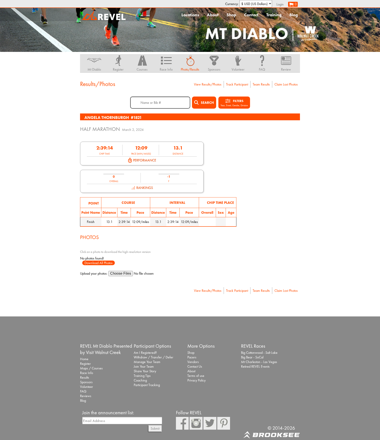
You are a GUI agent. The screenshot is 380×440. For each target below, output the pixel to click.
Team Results (261, 84)
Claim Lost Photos (286, 84)
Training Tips (142, 375)
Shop (231, 15)
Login (280, 4)
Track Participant (237, 84)
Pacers (191, 357)
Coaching (140, 380)
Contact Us (194, 366)
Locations (190, 15)
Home (84, 359)
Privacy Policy (196, 380)
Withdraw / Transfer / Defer (153, 357)
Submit (155, 428)
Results (84, 377)
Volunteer (86, 386)
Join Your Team (144, 366)
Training (273, 15)
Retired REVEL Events (255, 366)
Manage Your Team (147, 362)
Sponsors (86, 382)
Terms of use (195, 375)
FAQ (83, 391)
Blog (293, 15)
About (213, 15)
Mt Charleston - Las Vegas (259, 362)
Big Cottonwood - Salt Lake (259, 352)
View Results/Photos (207, 84)
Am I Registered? (145, 352)
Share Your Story (145, 371)
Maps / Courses (91, 368)
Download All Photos (98, 263)
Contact (251, 15)
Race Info (86, 373)
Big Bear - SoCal (252, 357)
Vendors (193, 362)
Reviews (85, 396)
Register (85, 363)
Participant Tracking (147, 385)
